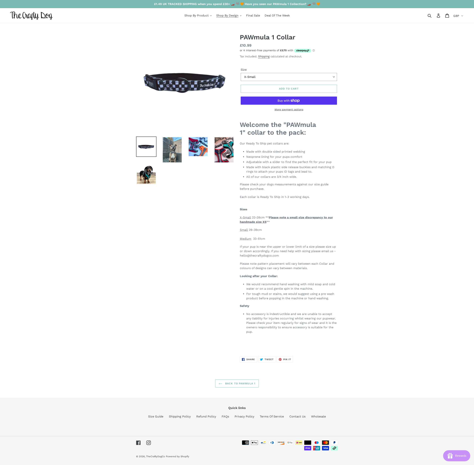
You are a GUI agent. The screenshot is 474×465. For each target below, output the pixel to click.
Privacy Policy (244, 416)
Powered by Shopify (177, 456)
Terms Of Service (272, 416)
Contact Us (297, 416)
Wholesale (318, 416)
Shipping (264, 56)
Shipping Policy (180, 416)
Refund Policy (206, 416)
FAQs (225, 416)
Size (244, 69)
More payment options (289, 109)
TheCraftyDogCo (155, 456)
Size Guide (155, 416)
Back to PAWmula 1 (239, 383)
